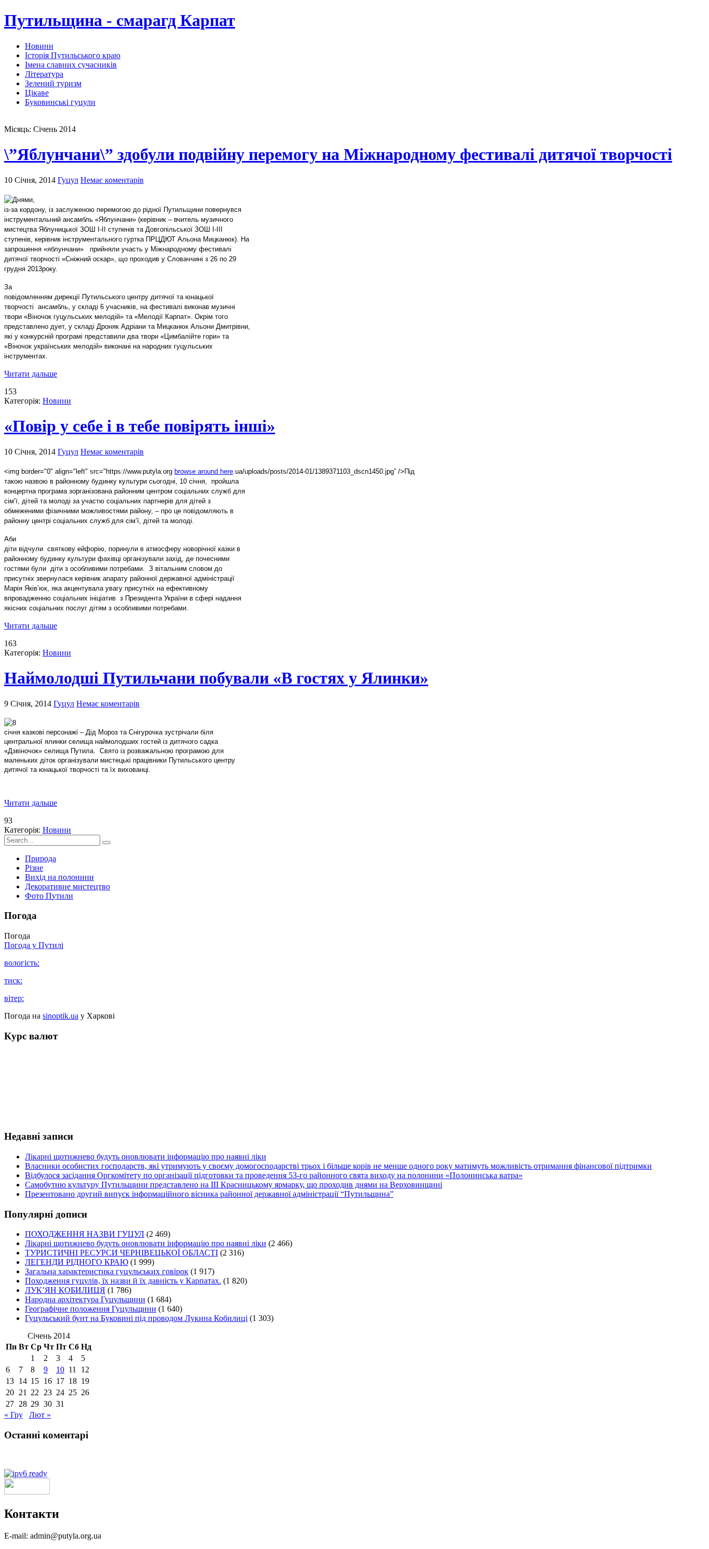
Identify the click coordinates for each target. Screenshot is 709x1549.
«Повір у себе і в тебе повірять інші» (139, 426)
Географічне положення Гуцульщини (90, 1308)
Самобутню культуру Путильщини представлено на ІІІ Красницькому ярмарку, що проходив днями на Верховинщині (233, 1184)
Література (44, 74)
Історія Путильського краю (72, 55)
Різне (34, 867)
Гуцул (68, 180)
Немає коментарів (112, 180)
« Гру (13, 1414)
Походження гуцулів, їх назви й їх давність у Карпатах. (123, 1280)
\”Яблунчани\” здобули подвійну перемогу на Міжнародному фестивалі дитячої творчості (338, 154)
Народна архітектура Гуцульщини (85, 1299)
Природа (40, 858)
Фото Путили (49, 895)
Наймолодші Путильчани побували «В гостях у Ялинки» (216, 678)
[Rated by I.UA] (27, 1491)
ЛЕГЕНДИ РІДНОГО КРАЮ (76, 1262)
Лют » (40, 1414)
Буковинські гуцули (60, 102)
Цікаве (37, 92)
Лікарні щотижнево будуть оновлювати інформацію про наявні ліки (145, 1156)
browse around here (203, 471)
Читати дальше (30, 373)
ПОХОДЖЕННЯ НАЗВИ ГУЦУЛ (84, 1234)
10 (60, 1369)
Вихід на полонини (59, 877)
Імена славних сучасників (71, 64)
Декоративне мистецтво (67, 886)
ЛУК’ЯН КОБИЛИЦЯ (65, 1290)
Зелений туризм (53, 83)
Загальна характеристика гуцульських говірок (106, 1271)
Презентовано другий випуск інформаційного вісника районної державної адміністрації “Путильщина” (209, 1194)
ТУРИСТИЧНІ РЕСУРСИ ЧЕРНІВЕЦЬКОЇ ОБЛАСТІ (121, 1252)
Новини (39, 46)
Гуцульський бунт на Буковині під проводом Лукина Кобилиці (136, 1318)
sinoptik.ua (60, 1015)
